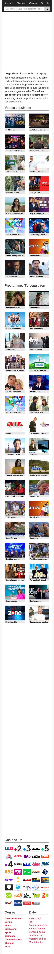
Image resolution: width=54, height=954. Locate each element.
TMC (36, 856)
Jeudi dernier (36, 935)
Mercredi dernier (37, 938)
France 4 (9, 864)
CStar (18, 864)
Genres (33, 3)
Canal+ (36, 848)
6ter (36, 864)
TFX (45, 856)
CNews (27, 880)
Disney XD (36, 895)
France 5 (45, 848)
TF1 (9, 848)
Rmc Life (18, 872)
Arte (18, 856)
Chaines (21, 3)
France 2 (18, 848)
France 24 (18, 887)
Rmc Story (9, 872)
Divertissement (13, 918)
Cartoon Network (27, 895)
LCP (18, 903)
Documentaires (13, 939)
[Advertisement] (27, 41)
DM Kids (45, 895)
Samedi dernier (37, 928)
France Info (18, 880)
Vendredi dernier (37, 931)
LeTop (9, 903)
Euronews (9, 887)
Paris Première (36, 872)
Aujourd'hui (35, 918)
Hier (31, 921)
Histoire (36, 903)
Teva (27, 872)
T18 (45, 872)
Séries (8, 922)
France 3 (27, 848)
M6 (9, 856)
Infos (7, 946)
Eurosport (36, 887)
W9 (27, 856)
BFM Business (45, 880)
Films (8, 925)
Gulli (9, 895)
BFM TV (36, 880)
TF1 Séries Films (27, 864)
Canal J (18, 895)
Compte (45, 3)
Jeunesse (10, 936)
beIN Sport (27, 887)
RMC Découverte (45, 864)
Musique (9, 943)
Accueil (9, 3)
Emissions (11, 929)
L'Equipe (45, 887)
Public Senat (27, 903)
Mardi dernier (36, 942)
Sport (8, 932)
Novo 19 (9, 880)
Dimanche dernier (38, 925)
